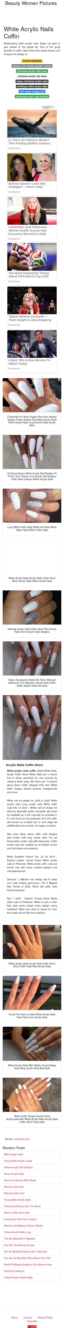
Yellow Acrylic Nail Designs (18, 1167)
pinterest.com (22, 1139)
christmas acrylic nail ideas (32, 76)
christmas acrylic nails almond (32, 96)
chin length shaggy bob (32, 91)
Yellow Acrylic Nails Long (17, 1232)
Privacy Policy (45, 1317)
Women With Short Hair (17, 1212)
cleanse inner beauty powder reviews (32, 66)
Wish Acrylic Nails (13, 1154)
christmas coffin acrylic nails (32, 86)
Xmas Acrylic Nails (14, 1173)
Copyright (32, 1321)
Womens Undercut (14, 1271)
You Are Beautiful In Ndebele (19, 1238)
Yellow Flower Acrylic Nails (18, 1277)
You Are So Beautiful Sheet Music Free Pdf (27, 1258)
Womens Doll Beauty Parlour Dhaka (23, 1225)
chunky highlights (32, 60)
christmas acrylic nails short (32, 71)
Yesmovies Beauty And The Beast (22, 1206)
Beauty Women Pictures (31, 3)
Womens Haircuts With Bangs (20, 1180)
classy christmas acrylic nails (32, 81)
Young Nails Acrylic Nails (17, 1199)
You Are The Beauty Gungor (19, 1245)
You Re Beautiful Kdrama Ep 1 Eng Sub (25, 1251)
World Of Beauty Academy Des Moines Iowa (28, 1264)
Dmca (14, 1317)
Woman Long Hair (14, 1186)
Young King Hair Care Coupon (20, 1219)
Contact (28, 1317)
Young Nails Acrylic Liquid (18, 1160)
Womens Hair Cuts (14, 1193)
